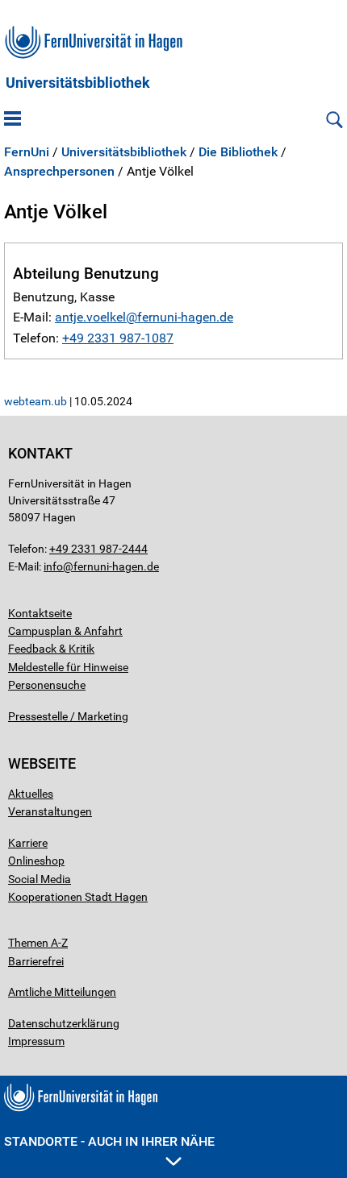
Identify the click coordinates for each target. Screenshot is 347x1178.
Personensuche (47, 684)
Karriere (28, 842)
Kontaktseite (40, 613)
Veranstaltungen (50, 811)
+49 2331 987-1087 (118, 338)
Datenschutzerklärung (63, 1023)
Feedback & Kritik (51, 648)
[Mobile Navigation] (12, 120)
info (53, 566)
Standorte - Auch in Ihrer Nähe (109, 1141)
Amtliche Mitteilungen (62, 991)
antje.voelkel (90, 317)
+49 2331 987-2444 (98, 548)
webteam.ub (35, 401)
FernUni (26, 152)
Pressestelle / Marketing (68, 716)
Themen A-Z (38, 942)
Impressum (36, 1041)
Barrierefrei (36, 961)
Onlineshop (36, 860)
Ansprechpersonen (59, 171)
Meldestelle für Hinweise (68, 667)
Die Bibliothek (238, 152)
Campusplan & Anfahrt (65, 630)
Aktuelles (30, 793)
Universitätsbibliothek (78, 83)
